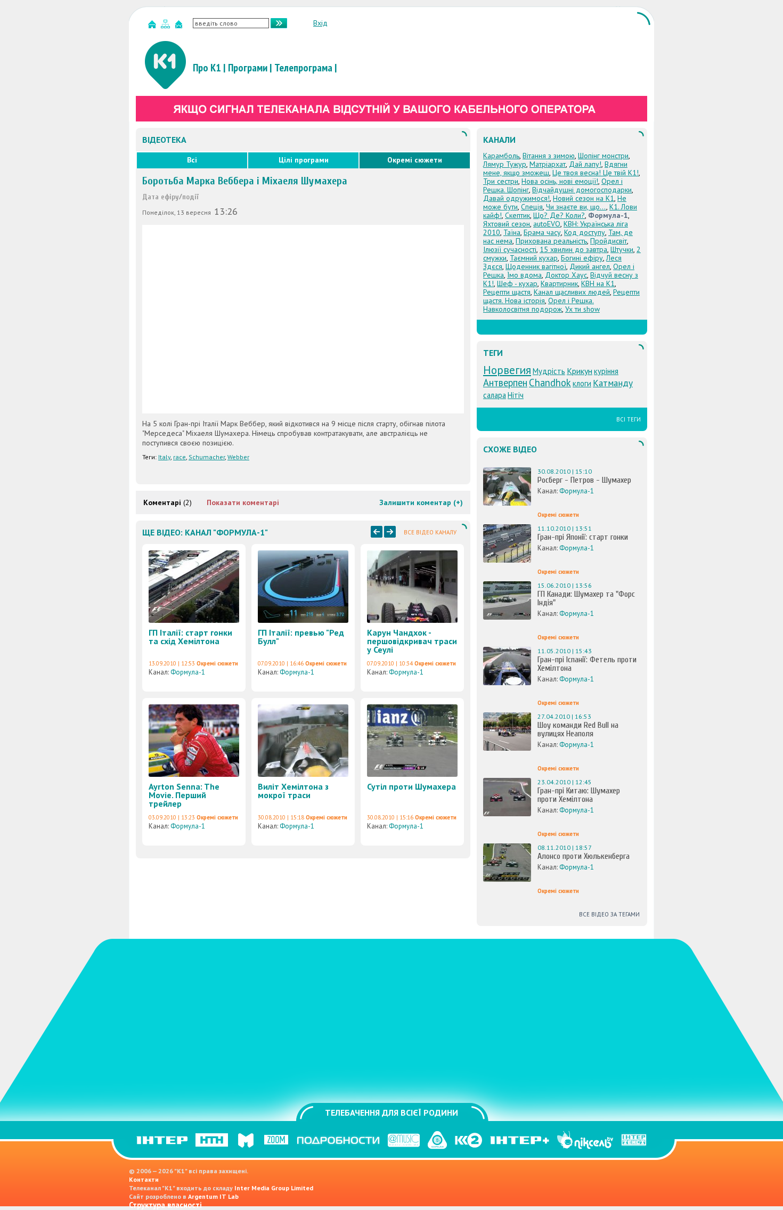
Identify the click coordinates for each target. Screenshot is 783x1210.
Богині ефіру (582, 258)
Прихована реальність (551, 241)
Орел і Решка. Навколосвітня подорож (538, 305)
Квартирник (559, 283)
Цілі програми (304, 160)
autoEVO (546, 224)
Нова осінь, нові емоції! (559, 181)
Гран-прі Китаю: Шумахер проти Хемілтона (578, 795)
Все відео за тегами (609, 914)
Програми (247, 68)
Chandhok (550, 382)
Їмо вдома (524, 275)
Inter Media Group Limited (273, 1188)
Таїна (511, 232)
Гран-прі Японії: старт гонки (582, 537)
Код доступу (584, 232)
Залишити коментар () (421, 502)
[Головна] (153, 26)
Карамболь (501, 155)
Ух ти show (582, 309)
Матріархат (547, 164)
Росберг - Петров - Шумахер (584, 480)
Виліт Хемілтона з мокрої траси (293, 790)
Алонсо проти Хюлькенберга (583, 856)
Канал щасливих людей (572, 292)
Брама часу (542, 232)
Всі (192, 160)
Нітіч (516, 395)
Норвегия (507, 369)
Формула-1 (187, 672)
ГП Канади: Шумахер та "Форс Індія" (586, 598)
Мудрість (549, 371)
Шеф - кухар (517, 283)
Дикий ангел (589, 266)
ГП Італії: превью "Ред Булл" (301, 636)
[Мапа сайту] (167, 26)
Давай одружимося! (516, 198)
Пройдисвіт (608, 241)
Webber (238, 457)
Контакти (144, 1179)
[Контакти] (180, 26)
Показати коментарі (243, 502)
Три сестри (500, 181)
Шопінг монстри (603, 155)
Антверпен (505, 382)
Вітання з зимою (549, 155)
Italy (164, 457)
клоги (582, 383)
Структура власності (165, 1205)
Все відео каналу (430, 532)
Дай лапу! (585, 164)
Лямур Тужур (504, 164)
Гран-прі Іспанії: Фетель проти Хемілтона (587, 664)
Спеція (532, 207)
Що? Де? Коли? (559, 215)
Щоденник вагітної (535, 266)
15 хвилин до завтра (573, 249)
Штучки (621, 249)
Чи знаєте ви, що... (576, 207)
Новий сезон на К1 (583, 198)
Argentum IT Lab (213, 1196)
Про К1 (207, 68)
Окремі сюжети (414, 160)
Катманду (613, 383)
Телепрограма (303, 68)
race (179, 457)
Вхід (320, 23)
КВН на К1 (598, 283)
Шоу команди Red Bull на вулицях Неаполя (577, 729)
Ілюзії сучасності (509, 249)
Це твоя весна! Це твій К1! (595, 172)
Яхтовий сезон (506, 224)
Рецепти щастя (507, 292)
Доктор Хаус (566, 275)
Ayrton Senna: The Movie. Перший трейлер (184, 795)
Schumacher (207, 457)
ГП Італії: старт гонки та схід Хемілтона (190, 636)
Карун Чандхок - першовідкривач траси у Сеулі (412, 641)
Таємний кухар (534, 258)
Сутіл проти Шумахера (411, 786)
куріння (606, 371)
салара (494, 395)
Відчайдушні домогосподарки (582, 189)
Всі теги (628, 419)
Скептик (517, 215)
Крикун (579, 371)
